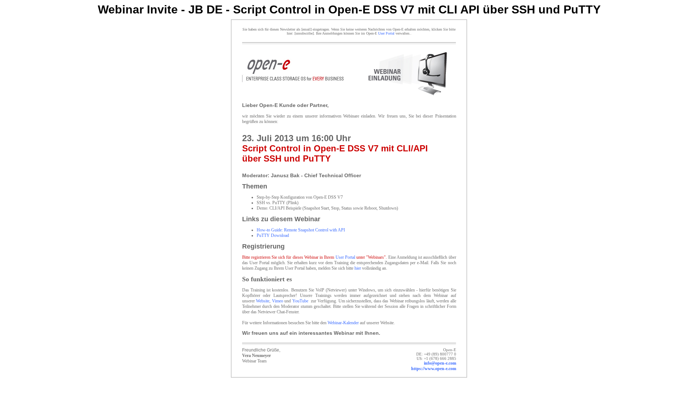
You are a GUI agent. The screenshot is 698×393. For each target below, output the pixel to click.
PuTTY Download (273, 235)
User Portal (386, 33)
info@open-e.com (440, 363)
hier (357, 268)
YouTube (300, 300)
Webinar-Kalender (343, 322)
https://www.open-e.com (433, 368)
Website (262, 300)
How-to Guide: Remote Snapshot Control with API (301, 230)
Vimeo (277, 300)
